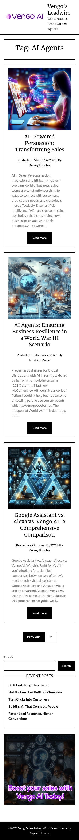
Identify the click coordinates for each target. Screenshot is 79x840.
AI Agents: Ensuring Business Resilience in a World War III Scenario (39, 335)
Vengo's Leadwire (59, 9)
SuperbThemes (39, 833)
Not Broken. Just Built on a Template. (35, 692)
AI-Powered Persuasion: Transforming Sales (39, 143)
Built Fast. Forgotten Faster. (29, 685)
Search (8, 657)
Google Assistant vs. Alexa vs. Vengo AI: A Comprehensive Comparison (39, 525)
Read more (39, 238)
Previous (33, 637)
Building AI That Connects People (33, 706)
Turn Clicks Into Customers (28, 699)
